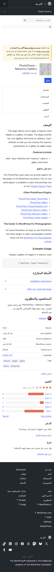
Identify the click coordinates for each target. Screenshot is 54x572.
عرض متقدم (46, 373)
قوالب (23, 474)
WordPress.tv (44, 504)
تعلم (49, 491)
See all (6, 416)
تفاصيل (46, 90)
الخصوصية (47, 483)
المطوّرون (47, 500)
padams (26, 73)
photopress (15, 366)
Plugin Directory (44, 11)
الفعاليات (22, 495)
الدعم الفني (46, 495)
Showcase (21, 469)
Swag (22, 504)
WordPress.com (42, 513)
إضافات (22, 478)
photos (6, 366)
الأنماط (23, 483)
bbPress (47, 521)
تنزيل (48, 80)
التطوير (46, 109)
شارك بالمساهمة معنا (17, 491)
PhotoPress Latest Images (35, 217)
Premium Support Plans (40, 186)
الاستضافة (47, 478)
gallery (22, 361)
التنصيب (45, 103)
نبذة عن (48, 469)
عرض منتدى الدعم (43, 435)
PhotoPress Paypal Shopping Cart (32, 206)
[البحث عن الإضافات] (24, 20)
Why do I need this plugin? (39, 289)
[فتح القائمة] (4, 4)
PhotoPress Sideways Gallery (34, 214)
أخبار (49, 474)
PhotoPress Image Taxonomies (33, 198)
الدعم (46, 116)
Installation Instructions (40, 281)
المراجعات (44, 96)
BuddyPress (45, 526)
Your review (46, 416)
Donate (21, 500)
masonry (7, 361)
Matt (47, 517)
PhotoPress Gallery (39, 202)
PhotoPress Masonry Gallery (34, 210)
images (15, 361)
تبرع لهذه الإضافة (44, 454)
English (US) (8, 355)
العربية (43, 537)
